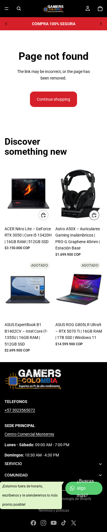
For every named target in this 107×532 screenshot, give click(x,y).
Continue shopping (53, 99)
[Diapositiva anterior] (6, 23)
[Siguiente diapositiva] (100, 23)
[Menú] (6, 8)
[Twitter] (73, 522)
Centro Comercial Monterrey (29, 434)
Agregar (48, 215)
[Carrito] (100, 8)
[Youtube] (53, 522)
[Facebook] (33, 522)
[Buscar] (19, 8)
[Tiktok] (63, 522)
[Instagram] (43, 522)
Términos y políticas (53, 511)
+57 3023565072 (20, 410)
